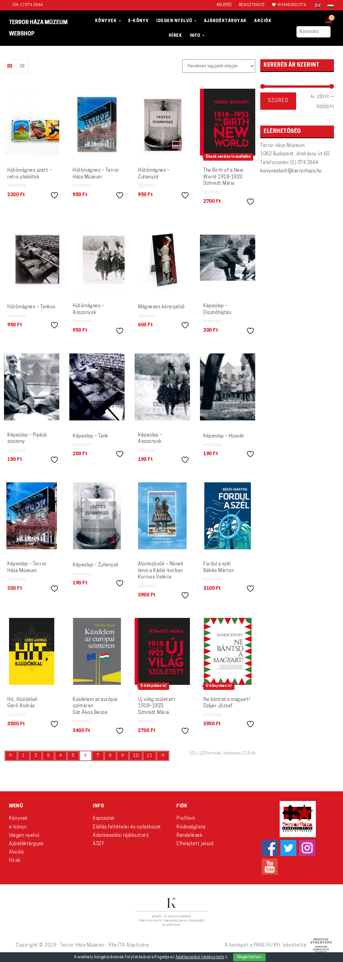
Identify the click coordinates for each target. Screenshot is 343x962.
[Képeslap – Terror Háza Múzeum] (31, 515)
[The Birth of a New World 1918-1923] (227, 122)
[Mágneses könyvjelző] (162, 257)
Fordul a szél (218, 567)
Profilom (186, 818)
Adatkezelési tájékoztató (121, 835)
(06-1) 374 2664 (27, 5)
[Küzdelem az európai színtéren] (97, 651)
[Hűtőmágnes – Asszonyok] (97, 257)
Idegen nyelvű (24, 835)
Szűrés (278, 100)
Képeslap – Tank (90, 436)
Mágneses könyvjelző (161, 307)
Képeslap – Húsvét (224, 436)
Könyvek (18, 818)
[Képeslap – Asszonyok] (162, 386)
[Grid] (10, 66)
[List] (22, 66)
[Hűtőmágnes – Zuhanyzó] (162, 122)
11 (149, 755)
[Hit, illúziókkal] (31, 651)
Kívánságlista (191, 827)
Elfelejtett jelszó (195, 844)
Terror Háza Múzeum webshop (38, 28)
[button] (333, 19)
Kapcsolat (104, 818)
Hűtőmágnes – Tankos (31, 307)
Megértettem (249, 957)
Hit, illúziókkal (22, 703)
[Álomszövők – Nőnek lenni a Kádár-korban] (162, 515)
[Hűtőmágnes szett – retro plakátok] (31, 122)
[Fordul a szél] (227, 515)
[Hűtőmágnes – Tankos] (31, 257)
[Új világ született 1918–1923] (162, 651)
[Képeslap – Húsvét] (227, 386)
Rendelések (189, 835)
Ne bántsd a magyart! (226, 703)
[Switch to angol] (318, 5)
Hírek (15, 860)
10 (136, 755)
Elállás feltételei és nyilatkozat (127, 827)
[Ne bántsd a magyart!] (228, 651)
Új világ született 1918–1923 (157, 706)
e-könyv (18, 827)
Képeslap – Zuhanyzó (96, 565)
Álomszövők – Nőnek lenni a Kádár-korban (160, 571)
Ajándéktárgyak (26, 844)
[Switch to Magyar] (329, 5)
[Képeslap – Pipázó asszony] (31, 386)
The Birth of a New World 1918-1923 (223, 177)
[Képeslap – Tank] (97, 386)
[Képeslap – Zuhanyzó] (97, 515)
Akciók (16, 852)
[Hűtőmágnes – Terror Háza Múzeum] (97, 122)
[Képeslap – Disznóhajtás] (227, 258)
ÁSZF (98, 844)
